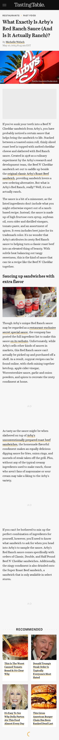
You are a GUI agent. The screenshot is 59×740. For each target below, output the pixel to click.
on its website (19, 341)
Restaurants (11, 15)
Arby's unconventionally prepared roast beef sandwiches (27, 439)
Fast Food (29, 15)
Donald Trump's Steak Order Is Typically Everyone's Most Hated (42, 670)
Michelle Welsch (15, 42)
